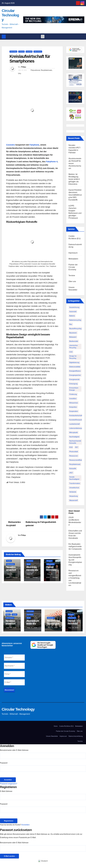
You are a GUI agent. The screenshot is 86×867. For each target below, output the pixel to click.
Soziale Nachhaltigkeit (74, 478)
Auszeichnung (74, 307)
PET (76, 447)
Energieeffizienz (75, 371)
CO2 (71, 352)
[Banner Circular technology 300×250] (75, 114)
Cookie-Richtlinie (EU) (66, 726)
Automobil (72, 311)
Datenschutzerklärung (76, 736)
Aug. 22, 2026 (53, 628)
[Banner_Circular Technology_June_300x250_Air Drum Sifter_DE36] (75, 80)
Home (56, 726)
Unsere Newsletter (52, 736)
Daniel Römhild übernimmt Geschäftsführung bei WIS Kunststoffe (75, 195)
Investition (72, 398)
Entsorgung (73, 384)
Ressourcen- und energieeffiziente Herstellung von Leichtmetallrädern (75, 578)
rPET (71, 473)
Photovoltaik (73, 451)
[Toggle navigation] (43, 36)
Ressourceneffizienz (76, 460)
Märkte (8, 614)
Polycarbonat (35, 70)
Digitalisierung (74, 362)
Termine (72, 275)
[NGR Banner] (75, 63)
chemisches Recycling (73, 346)
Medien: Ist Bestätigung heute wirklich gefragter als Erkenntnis (74, 179)
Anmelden (25, 825)
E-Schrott (21, 51)
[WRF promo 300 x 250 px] (75, 97)
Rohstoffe (72, 468)
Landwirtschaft (74, 424)
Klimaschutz (73, 403)
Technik (9, 560)
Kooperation (73, 411)
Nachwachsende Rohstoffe (75, 442)
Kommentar (51, 617)
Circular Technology (10, 15)
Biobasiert (72, 337)
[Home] (4, 37)
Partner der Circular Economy (73, 267)
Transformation (74, 483)
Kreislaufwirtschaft (75, 415)
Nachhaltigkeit (74, 437)
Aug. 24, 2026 (32, 628)
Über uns (72, 281)
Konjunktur (73, 407)
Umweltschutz (74, 487)
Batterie (72, 316)
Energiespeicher (75, 375)
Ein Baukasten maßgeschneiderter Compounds (75, 546)
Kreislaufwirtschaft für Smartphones (30, 58)
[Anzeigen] (0, 776)
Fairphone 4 (51, 161)
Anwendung (13, 51)
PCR (71, 447)
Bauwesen (73, 333)
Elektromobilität (74, 367)
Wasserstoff (73, 500)
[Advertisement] (32, 499)
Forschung (30, 560)
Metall (28, 564)
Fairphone (34, 145)
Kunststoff (29, 51)
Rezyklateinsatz (46, 70)
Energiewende (74, 379)
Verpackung (73, 496)
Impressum (73, 253)
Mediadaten (73, 259)
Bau (70, 324)
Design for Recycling (73, 357)
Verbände (72, 492)
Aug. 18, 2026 (73, 628)
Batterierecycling (75, 320)
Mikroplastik (73, 432)
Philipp (23, 67)
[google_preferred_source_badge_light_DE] (75, 49)
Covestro (10, 145)
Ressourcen (73, 456)
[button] (82, 36)
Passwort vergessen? (8, 784)
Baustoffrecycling (75, 328)
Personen (49, 560)
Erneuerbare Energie (73, 389)
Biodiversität (73, 341)
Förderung (73, 394)
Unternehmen (37, 51)
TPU (19, 73)
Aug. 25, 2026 (11, 628)
